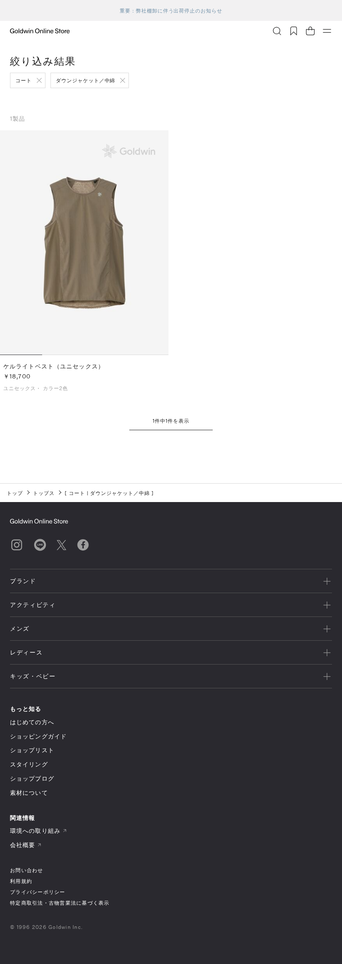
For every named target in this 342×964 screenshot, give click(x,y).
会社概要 (22, 845)
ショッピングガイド (38, 736)
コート (23, 80)
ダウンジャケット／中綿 (86, 80)
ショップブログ (32, 778)
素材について (29, 793)
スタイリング (29, 764)
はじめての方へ (32, 722)
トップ (15, 493)
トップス (44, 493)
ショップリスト (32, 750)
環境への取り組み (35, 831)
